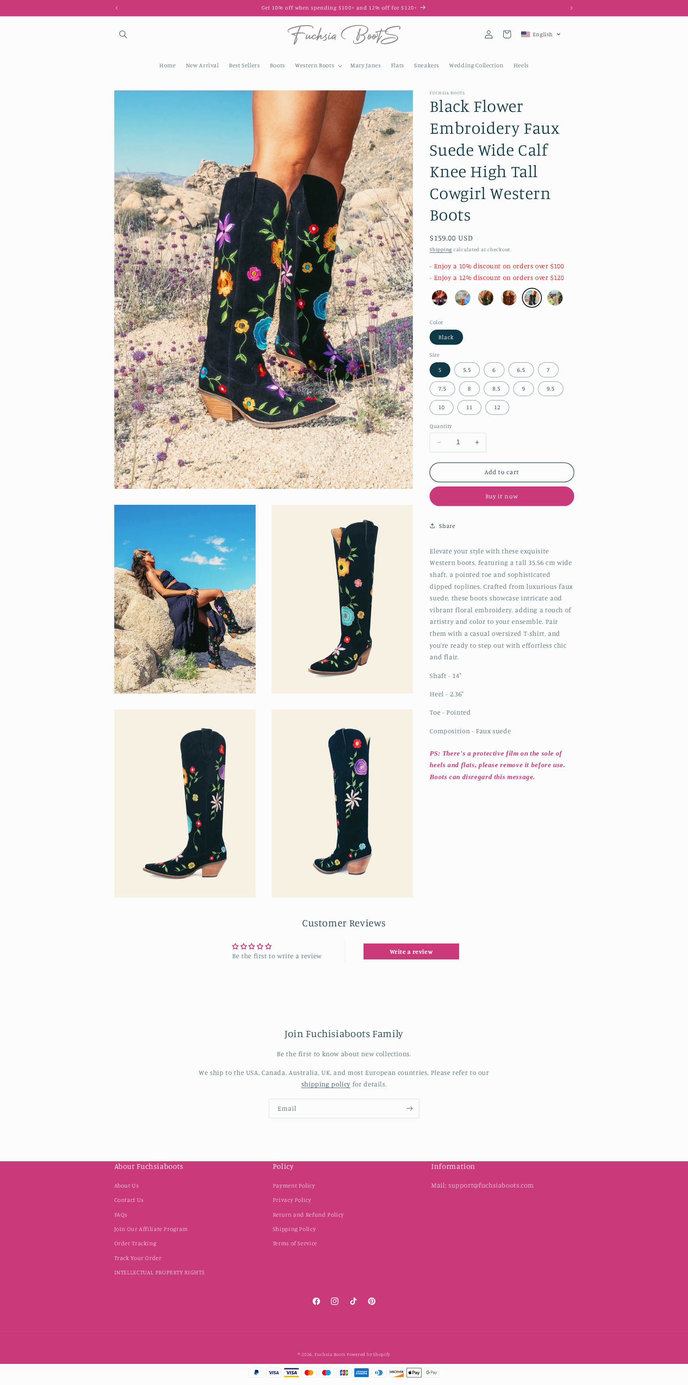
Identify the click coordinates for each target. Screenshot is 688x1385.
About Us (126, 1185)
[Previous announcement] (116, 8)
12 (497, 407)
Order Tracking (135, 1243)
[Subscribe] (410, 1108)
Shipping (441, 249)
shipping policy (325, 1084)
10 (441, 407)
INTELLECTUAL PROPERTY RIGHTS (159, 1272)
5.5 (467, 369)
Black (446, 337)
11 (469, 407)
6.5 (521, 369)
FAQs (121, 1214)
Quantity (441, 426)
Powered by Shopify (368, 1355)
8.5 (496, 388)
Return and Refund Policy (308, 1214)
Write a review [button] (411, 951)
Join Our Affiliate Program (151, 1228)
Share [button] (447, 525)
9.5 (551, 388)
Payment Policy (294, 1185)
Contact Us (129, 1199)
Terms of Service (295, 1243)
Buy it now (501, 496)
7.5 (442, 388)
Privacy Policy (292, 1199)
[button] (123, 34)
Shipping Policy (294, 1228)
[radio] (440, 298)
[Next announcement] (571, 8)
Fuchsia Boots (331, 1355)
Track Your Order (138, 1257)
